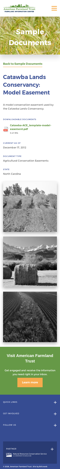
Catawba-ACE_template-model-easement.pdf (30, 129)
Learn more (30, 382)
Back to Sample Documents (22, 64)
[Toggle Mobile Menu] (54, 8)
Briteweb (43, 466)
